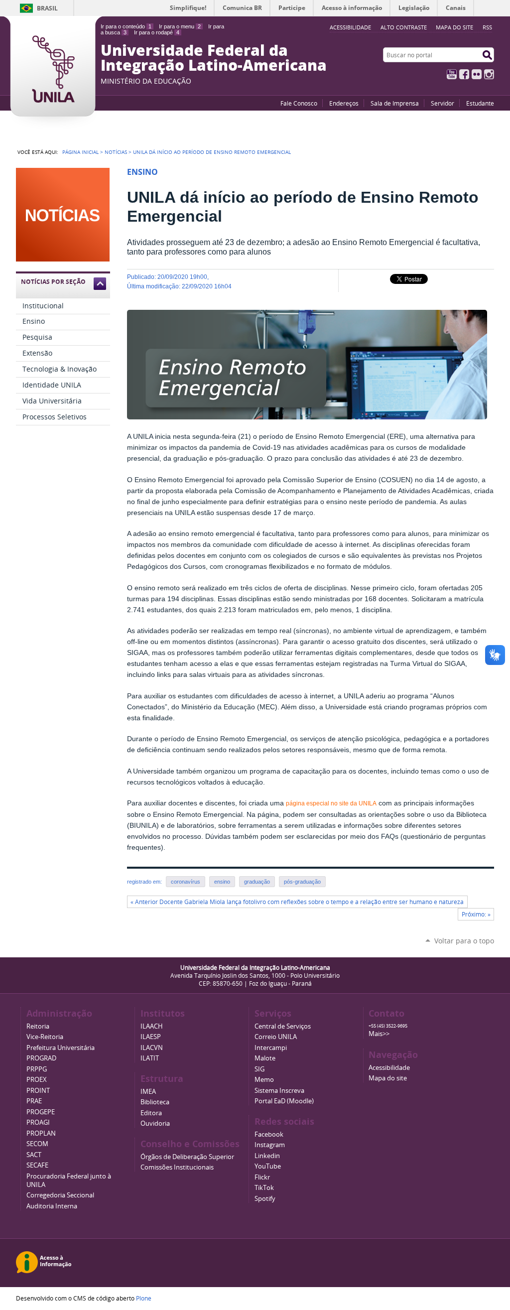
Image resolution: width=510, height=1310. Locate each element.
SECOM (37, 1144)
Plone (143, 1298)
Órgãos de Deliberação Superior (187, 1157)
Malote (265, 1058)
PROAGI (38, 1122)
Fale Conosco (298, 103)
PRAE (34, 1101)
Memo (264, 1079)
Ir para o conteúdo (126, 26)
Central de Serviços (283, 1026)
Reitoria (37, 1026)
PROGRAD (41, 1058)
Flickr (477, 74)
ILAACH (151, 1026)
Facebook (464, 74)
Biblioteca (154, 1102)
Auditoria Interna (51, 1206)
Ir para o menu (180, 26)
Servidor (442, 103)
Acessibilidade (389, 1067)
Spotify (265, 1198)
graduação (257, 882)
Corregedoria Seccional (60, 1195)
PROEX (36, 1079)
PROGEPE (40, 1112)
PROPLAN (41, 1133)
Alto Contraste (404, 27)
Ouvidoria (155, 1123)
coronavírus (185, 882)
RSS (487, 27)
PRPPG (36, 1069)
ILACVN (151, 1048)
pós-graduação (302, 882)
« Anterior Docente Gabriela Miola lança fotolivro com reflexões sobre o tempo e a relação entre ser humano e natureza (297, 902)
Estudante (480, 103)
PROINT (38, 1090)
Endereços (344, 103)
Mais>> (379, 1034)
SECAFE (37, 1165)
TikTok (264, 1187)
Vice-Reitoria (44, 1037)
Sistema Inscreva (279, 1090)
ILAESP (150, 1037)
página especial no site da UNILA (331, 803)
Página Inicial (80, 151)
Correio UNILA (276, 1037)
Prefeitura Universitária (60, 1048)
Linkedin (267, 1156)
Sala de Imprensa (395, 103)
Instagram (489, 74)
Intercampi (271, 1048)
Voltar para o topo (464, 940)
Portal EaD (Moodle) (284, 1101)
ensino (222, 882)
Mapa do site (454, 27)
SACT (33, 1155)
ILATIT (149, 1058)
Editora (151, 1113)
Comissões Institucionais (177, 1167)
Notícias (116, 151)
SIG (259, 1069)
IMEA (148, 1091)
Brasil (47, 8)
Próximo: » (476, 914)
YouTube (452, 74)
